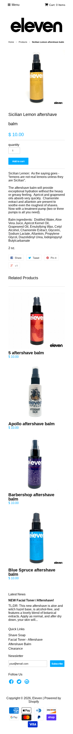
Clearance (15, 648)
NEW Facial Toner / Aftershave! (31, 600)
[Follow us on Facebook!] (12, 682)
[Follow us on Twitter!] (20, 682)
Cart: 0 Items (57, 4)
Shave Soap (17, 635)
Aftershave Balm (19, 644)
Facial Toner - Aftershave (25, 639)
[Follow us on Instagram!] (27, 682)
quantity (13, 144)
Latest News (17, 594)
